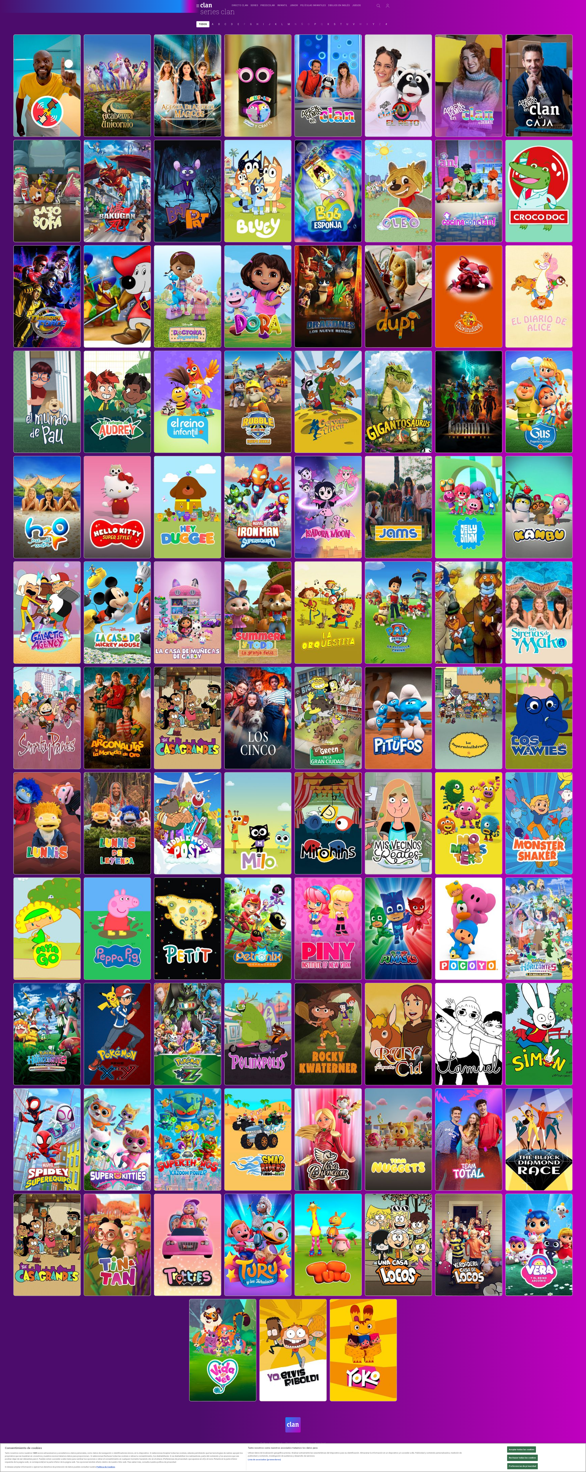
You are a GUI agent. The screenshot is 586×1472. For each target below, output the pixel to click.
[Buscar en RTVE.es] (378, 5)
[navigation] (296, 5)
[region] (293, 1457)
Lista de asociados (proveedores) (264, 1459)
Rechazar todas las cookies (522, 1458)
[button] (197, 5)
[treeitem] (240, 5)
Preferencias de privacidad (522, 1466)
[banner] (213, 5)
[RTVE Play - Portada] (206, 5)
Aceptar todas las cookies (521, 1449)
